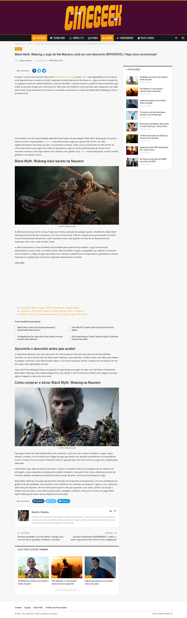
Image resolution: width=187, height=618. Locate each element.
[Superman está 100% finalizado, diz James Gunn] (132, 150)
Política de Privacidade (56, 608)
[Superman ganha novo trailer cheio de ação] (100, 567)
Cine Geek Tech (28, 614)
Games (109, 38)
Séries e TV (78, 38)
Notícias (41, 38)
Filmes (94, 38)
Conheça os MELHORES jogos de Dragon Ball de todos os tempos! (51, 311)
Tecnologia (59, 38)
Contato (18, 608)
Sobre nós (38, 608)
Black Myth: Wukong (63, 76)
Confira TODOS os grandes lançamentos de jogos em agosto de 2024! (53, 314)
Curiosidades (126, 38)
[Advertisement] (67, 116)
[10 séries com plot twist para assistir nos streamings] (132, 115)
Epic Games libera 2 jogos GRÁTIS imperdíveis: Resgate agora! (50, 307)
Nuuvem (48, 141)
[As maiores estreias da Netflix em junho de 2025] (132, 162)
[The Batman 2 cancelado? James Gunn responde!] (66, 567)
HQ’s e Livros (147, 38)
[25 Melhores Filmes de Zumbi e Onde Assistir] (33, 567)
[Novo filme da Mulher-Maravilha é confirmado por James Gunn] (132, 127)
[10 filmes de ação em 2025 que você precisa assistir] (132, 138)
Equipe (28, 608)
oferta (83, 151)
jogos (84, 76)
